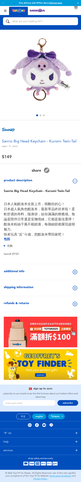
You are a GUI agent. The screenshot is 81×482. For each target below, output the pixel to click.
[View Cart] (75, 7)
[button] (77, 3)
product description (18, 180)
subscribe (68, 403)
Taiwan (55, 416)
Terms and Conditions (60, 475)
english (39, 416)
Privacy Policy (40, 478)
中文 (23, 416)
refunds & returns (16, 303)
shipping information (18, 287)
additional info (14, 271)
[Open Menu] (5, 10)
